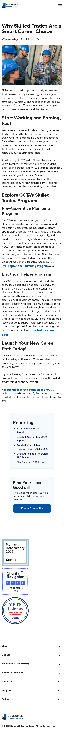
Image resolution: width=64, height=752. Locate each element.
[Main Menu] (60, 5)
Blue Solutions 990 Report (31, 462)
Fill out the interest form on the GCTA (28, 389)
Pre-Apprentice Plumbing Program (25, 266)
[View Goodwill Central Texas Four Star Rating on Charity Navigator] (15, 582)
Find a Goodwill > (32, 508)
